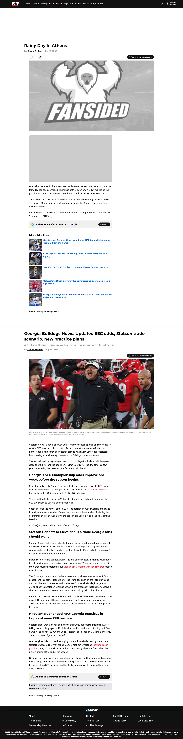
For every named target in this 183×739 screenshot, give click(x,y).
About (28, 4)
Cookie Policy (119, 720)
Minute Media (15, 732)
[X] (162, 4)
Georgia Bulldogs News (48, 311)
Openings (67, 716)
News (36, 4)
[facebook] (167, 4)
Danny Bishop (34, 51)
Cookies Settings (94, 725)
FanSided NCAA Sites (93, 4)
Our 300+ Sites (120, 716)
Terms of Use (92, 720)
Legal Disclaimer (146, 720)
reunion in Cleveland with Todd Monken (84, 566)
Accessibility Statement (40, 725)
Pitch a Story (35, 720)
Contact (90, 716)
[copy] (44, 57)
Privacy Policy (69, 720)
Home (32, 311)
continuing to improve (98, 489)
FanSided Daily (145, 716)
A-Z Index (67, 725)
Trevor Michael (35, 349)
